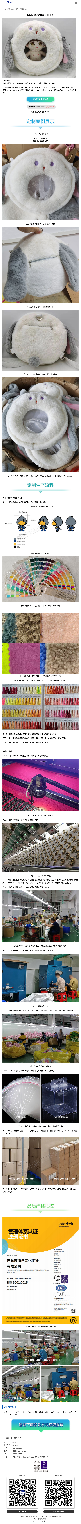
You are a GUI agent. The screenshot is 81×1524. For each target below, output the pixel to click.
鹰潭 (41, 1412)
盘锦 (5, 1412)
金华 (17, 1412)
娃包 (17, 9)
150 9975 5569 (17, 1448)
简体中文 (45, 1521)
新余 (35, 1412)
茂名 (47, 1412)
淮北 (23, 1412)
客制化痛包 (35, 112)
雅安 (64, 1412)
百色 (58, 1412)
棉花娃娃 (43, 307)
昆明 (70, 1412)
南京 (11, 1412)
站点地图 (37, 1519)
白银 (15, 1414)
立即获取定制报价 (40, 99)
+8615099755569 (18, 1454)
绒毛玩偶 (39, 950)
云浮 (53, 1412)
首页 (12, 9)
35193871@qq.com (19, 1451)
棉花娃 (15, 476)
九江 (29, 1412)
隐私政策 (44, 1519)
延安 (9, 1414)
